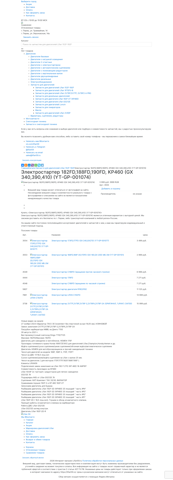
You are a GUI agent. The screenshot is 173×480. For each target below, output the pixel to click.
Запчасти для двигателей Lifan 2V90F (52, 113)
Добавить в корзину (110, 188)
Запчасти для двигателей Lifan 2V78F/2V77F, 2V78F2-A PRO (63, 93)
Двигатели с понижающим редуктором (49, 70)
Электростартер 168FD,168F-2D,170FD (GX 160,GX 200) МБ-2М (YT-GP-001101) (88, 255)
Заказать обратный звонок (33, 458)
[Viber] (32, 165)
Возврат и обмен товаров (38, 439)
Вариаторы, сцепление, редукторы (47, 116)
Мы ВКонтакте (27, 417)
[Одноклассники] (25, 165)
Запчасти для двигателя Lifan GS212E (52, 101)
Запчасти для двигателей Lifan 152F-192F (54, 87)
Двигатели (31, 53)
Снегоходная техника (36, 121)
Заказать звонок (31, 37)
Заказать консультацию (31, 160)
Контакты (30, 15)
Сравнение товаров (35, 453)
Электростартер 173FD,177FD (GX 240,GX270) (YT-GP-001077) (80, 240)
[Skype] (39, 165)
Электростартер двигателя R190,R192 (69, 289)
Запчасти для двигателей (42, 85)
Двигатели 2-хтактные (41, 62)
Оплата (29, 10)
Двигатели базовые (40, 56)
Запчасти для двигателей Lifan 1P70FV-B (54, 90)
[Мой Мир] (29, 165)
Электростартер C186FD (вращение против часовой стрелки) (81, 272)
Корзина (30, 447)
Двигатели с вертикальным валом (46, 73)
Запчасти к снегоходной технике (41, 124)
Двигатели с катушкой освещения (47, 59)
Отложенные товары (35, 450)
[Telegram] (42, 165)
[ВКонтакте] (22, 165)
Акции (29, 4)
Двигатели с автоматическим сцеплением (50, 68)
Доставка (30, 7)
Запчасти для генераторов (47, 107)
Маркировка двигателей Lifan (40, 428)
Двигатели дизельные (41, 79)
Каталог (32, 168)
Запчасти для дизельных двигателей (52, 96)
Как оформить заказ (35, 13)
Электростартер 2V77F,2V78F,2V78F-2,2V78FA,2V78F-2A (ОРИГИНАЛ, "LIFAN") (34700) (92, 303)
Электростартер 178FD (62, 277)
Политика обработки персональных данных (102, 461)
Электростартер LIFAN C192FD (66, 295)
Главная (25, 168)
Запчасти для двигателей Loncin (50, 104)
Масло (38, 110)
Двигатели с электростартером (45, 65)
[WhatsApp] (35, 165)
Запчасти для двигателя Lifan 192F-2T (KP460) (57, 99)
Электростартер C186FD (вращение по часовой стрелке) (78, 283)
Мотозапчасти (32, 118)
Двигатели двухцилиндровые (44, 76)
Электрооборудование (41, 82)
